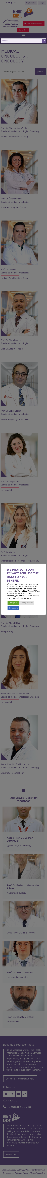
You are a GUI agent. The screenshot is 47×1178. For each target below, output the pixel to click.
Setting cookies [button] (27, 603)
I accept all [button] (13, 603)
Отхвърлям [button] (13, 608)
